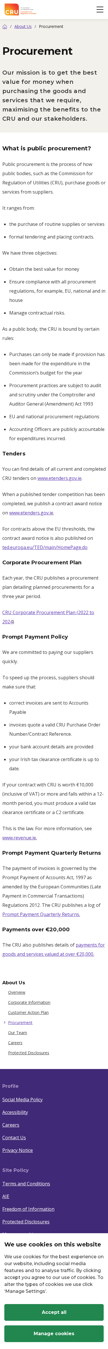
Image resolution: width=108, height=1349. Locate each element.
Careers (15, 1042)
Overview (16, 992)
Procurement (20, 1022)
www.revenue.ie (19, 838)
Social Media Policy (22, 1099)
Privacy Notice (17, 1150)
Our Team (17, 1032)
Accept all (54, 1312)
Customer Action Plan (28, 1012)
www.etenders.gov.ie (59, 478)
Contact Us (14, 1137)
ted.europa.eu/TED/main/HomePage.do (45, 547)
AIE (5, 1196)
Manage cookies (54, 1333)
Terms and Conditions (26, 1184)
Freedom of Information (28, 1209)
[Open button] (99, 9)
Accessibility (15, 1112)
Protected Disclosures (28, 1052)
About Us (23, 26)
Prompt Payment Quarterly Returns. (41, 914)
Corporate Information (29, 1002)
